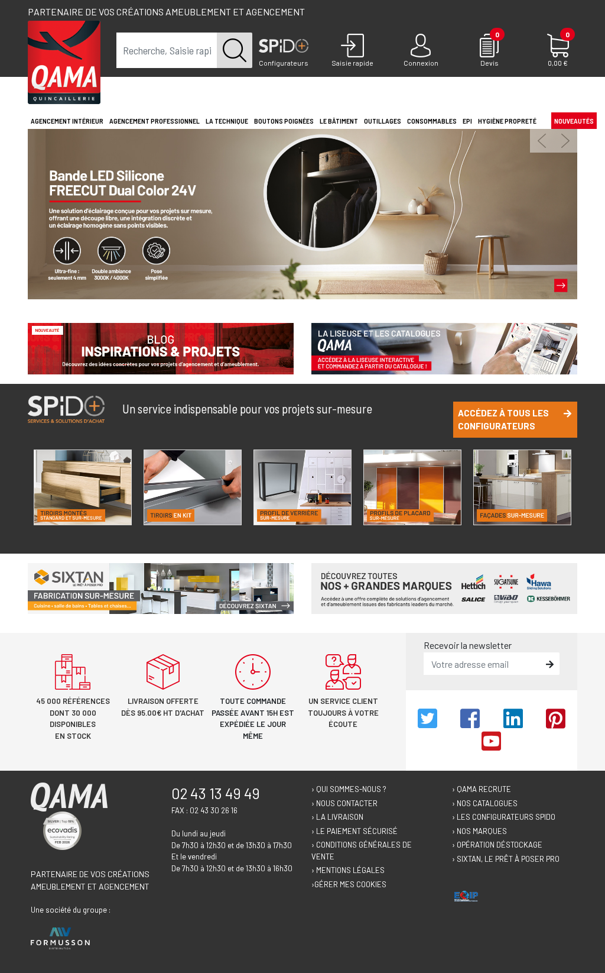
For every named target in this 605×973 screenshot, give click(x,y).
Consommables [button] (432, 121)
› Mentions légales (348, 870)
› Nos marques (479, 831)
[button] (542, 141)
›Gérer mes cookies (348, 884)
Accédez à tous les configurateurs (503, 420)
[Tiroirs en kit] (193, 487)
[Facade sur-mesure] (522, 487)
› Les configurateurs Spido (503, 817)
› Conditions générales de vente (361, 850)
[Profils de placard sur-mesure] (412, 487)
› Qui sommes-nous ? (348, 789)
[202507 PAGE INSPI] (161, 347)
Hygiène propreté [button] (507, 121)
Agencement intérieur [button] (67, 121)
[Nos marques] (444, 587)
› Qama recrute (481, 789)
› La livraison (337, 817)
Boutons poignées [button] (284, 121)
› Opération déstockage (497, 844)
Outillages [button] (382, 121)
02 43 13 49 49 (215, 793)
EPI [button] (467, 121)
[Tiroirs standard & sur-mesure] (83, 487)
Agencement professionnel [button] (154, 121)
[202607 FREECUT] (302, 212)
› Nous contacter (344, 803)
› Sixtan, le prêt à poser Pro (506, 859)
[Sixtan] (161, 587)
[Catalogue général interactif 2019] (444, 347)
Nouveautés (574, 121)
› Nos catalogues (485, 803)
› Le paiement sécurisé (354, 831)
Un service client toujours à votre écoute (343, 712)
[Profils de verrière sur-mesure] (302, 487)
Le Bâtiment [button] (339, 121)
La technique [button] (227, 121)
